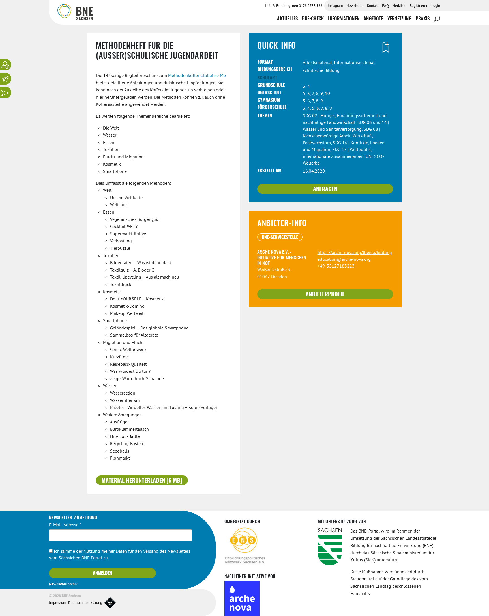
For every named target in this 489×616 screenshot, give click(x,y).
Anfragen (325, 189)
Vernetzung (399, 18)
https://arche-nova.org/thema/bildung (355, 253)
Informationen (343, 18)
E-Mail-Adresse (65, 525)
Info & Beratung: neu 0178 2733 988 (293, 6)
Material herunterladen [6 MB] (142, 481)
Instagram (335, 6)
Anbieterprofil (325, 295)
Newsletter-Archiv (63, 584)
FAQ (385, 6)
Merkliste (399, 6)
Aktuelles (287, 18)
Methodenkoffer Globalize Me (197, 76)
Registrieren (419, 6)
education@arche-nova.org (344, 259)
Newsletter (355, 6)
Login (436, 6)
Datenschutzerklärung (85, 603)
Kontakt (373, 6)
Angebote (373, 18)
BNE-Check (313, 18)
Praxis (423, 18)
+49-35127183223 (336, 266)
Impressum (57, 603)
